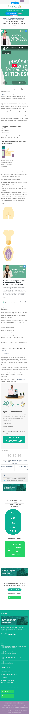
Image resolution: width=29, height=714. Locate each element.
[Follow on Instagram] (5, 634)
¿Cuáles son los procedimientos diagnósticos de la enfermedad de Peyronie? (16, 646)
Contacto (20, 13)
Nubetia (14, 709)
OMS (3, 94)
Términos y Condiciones (19, 705)
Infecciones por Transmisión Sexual (17, 18)
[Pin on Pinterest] (18, 455)
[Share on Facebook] (11, 455)
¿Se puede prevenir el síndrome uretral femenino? (16, 661)
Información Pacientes (9, 19)
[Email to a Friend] (16, 455)
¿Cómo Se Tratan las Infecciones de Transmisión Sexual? (22, 468)
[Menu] (2, 6)
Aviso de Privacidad (8, 705)
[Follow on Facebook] (10, 1)
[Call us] (14, 1)
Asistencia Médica (14, 15)
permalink (15, 463)
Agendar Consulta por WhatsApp (17, 549)
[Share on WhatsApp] (8, 455)
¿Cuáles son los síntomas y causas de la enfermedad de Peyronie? (13, 652)
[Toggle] (2, 450)
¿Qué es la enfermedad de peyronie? (13, 657)
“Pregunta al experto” (20, 379)
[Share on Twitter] (13, 455)
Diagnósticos (6, 18)
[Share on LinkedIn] (20, 455)
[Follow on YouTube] (17, 1)
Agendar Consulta (15, 597)
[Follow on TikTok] (13, 1)
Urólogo (4, 350)
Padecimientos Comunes (20, 19)
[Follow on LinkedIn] (15, 1)
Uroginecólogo (5, 353)
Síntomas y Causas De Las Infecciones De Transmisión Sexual (7, 468)
